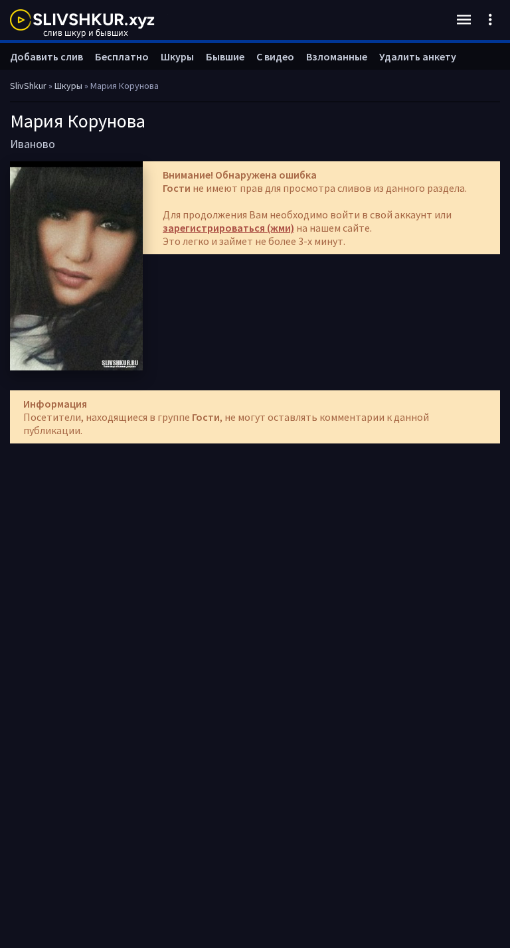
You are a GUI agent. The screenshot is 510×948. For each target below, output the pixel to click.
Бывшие (225, 56)
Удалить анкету (417, 56)
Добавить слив (46, 56)
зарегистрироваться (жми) (228, 227)
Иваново (32, 143)
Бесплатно (122, 56)
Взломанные (336, 56)
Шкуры (177, 56)
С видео (275, 56)
